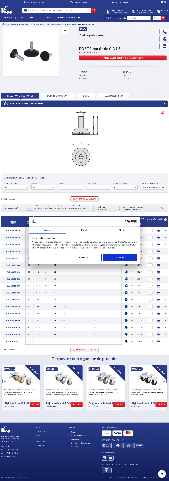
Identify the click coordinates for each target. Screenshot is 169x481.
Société (34, 18)
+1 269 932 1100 (11, 450)
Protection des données (128, 478)
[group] (46, 387)
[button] (4, 381)
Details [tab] (84, 230)
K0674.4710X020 (13, 327)
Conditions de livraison (80, 443)
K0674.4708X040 (13, 321)
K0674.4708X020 (13, 307)
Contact (74, 447)
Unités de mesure (78, 436)
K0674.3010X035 (13, 293)
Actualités (42, 432)
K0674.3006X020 (13, 231)
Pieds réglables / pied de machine (61, 24)
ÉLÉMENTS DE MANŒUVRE (18, 24)
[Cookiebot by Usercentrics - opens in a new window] (126, 222)
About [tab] (121, 230)
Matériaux (75, 439)
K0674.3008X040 (13, 272)
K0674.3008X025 (13, 258)
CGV (112, 478)
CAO (73, 432)
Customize (83, 258)
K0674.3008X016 (13, 244)
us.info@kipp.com (11, 457)
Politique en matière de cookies (155, 478)
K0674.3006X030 (13, 237)
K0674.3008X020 (13, 251)
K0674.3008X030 (13, 265)
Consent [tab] (47, 230)
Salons (40, 435)
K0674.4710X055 (13, 341)
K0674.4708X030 (13, 314)
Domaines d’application (69, 18)
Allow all (120, 258)
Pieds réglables (38, 24)
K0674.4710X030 (13, 334)
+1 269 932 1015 (11, 453)
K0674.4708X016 (13, 300)
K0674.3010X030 (13, 286)
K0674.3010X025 (13, 279)
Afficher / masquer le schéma (27, 103)
